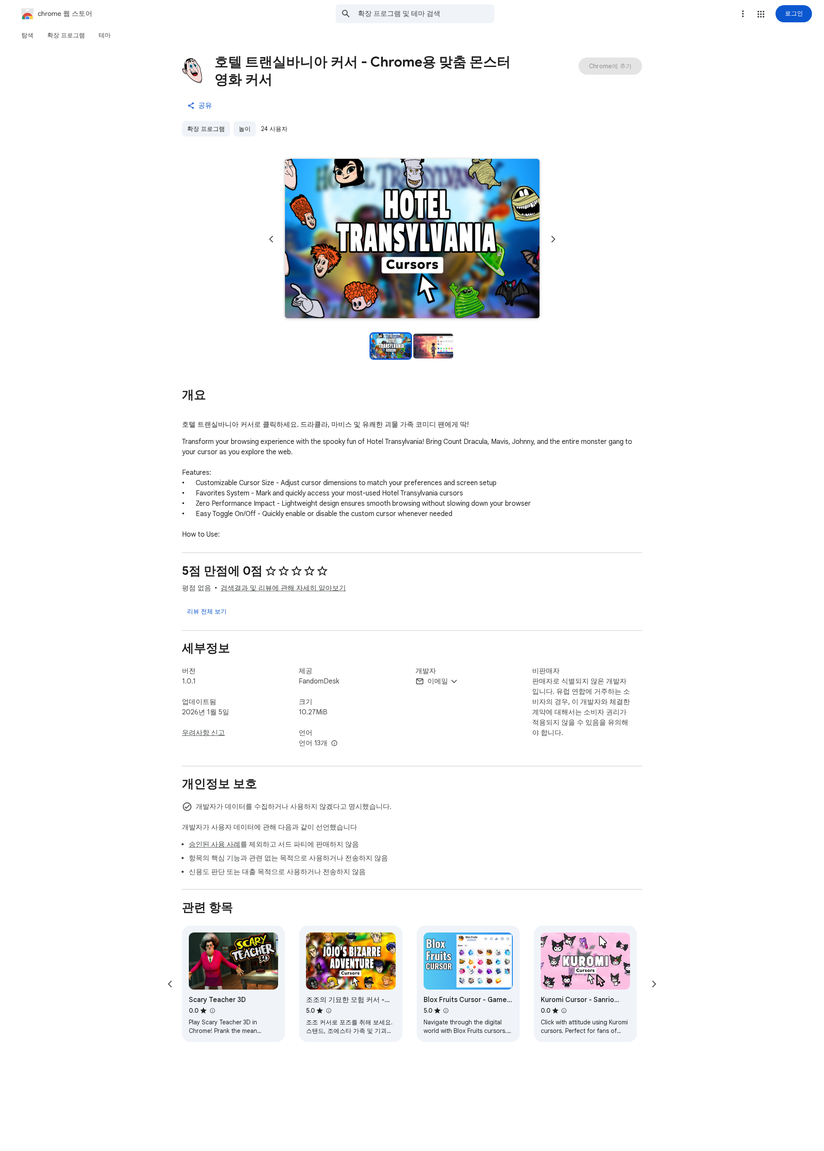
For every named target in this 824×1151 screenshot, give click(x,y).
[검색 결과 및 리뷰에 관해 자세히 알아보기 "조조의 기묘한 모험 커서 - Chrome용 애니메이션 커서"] (328, 1010)
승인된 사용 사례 (214, 844)
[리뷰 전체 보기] (207, 611)
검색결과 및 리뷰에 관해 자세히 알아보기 (283, 588)
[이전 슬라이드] (271, 239)
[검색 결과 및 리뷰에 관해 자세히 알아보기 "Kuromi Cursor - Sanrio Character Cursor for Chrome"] (564, 1010)
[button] (760, 14)
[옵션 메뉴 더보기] (742, 13)
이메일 (437, 681)
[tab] (27, 35)
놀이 (245, 129)
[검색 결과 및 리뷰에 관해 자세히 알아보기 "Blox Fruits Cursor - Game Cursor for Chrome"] (446, 1010)
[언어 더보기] (334, 743)
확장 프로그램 (206, 129)
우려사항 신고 (203, 733)
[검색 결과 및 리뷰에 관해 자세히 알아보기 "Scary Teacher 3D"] (212, 1010)
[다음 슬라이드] (553, 239)
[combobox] (426, 14)
